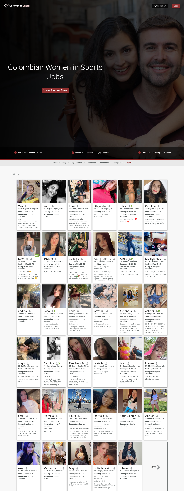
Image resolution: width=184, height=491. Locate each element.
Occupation (118, 162)
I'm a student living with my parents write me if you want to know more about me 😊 (28, 276)
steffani (99, 311)
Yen (20, 206)
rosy (21, 468)
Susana (48, 258)
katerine (23, 258)
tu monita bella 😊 (24, 271)
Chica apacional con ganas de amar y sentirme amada (104, 271)
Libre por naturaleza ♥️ (128, 219)
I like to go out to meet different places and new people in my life (77, 328)
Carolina (150, 206)
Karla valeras (128, 415)
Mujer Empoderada (76, 219)
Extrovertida (48, 429)
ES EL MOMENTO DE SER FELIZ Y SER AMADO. (155, 324)
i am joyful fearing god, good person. (28, 380)
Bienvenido (47, 376)
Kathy (123, 258)
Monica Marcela (153, 258)
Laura (72, 415)
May (71, 468)
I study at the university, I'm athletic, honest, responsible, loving (79, 484)
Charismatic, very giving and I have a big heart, (155, 275)
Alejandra (100, 206)
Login (176, 6)
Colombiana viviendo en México (130, 324)
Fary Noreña (76, 363)
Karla (47, 206)
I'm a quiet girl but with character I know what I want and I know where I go (104, 486)
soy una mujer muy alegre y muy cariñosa (54, 271)
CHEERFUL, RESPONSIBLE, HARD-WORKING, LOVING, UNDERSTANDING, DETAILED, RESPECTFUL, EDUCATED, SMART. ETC (154, 329)
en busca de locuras (101, 324)
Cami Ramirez (103, 258)
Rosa (47, 311)
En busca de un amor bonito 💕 (79, 429)
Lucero (149, 363)
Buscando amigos (151, 376)
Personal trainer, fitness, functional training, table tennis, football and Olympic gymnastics (129, 329)
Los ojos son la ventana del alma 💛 (155, 219)
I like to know (48, 431)
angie (21, 363)
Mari (123, 363)
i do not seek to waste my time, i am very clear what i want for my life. (27, 433)
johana (124, 468)
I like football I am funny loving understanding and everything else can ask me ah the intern (78, 382)
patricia (99, 415)
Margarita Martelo (52, 468)
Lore (72, 206)
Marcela (49, 415)
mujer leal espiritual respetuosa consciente (51, 328)
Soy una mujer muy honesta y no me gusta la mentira (155, 271)
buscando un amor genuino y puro (155, 429)
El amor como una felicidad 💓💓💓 (130, 376)
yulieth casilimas (103, 468)
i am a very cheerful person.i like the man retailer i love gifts (104, 433)
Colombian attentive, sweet (129, 274)
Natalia (98, 363)
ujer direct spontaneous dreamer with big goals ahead (153, 433)
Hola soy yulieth (99, 481)
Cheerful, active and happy (154, 379)
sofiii (21, 415)
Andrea (149, 415)
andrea (22, 311)
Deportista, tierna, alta (128, 271)
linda (72, 311)
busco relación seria (51, 324)
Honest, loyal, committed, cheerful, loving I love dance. (154, 223)
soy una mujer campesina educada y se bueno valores (28, 376)
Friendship (104, 162)
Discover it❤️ (124, 222)
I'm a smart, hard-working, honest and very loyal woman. (129, 381)
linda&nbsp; (73, 324)
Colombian (91, 162)
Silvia (123, 206)
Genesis (74, 258)
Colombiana (73, 376)
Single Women (76, 162)
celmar (149, 311)
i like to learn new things (102, 327)
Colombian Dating (59, 162)
